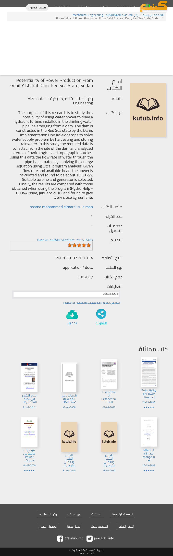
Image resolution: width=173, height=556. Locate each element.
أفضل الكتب (126, 526)
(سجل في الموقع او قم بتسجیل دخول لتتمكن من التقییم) (65, 239)
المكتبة (103, 6)
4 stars (83, 245)
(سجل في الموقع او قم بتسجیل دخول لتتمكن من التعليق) (91, 303)
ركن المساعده (48, 514)
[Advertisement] (86, 48)
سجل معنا (73, 526)
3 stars (79, 245)
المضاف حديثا (99, 526)
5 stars (88, 245)
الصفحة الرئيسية (126, 6)
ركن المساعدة (62, 6)
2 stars (74, 245)
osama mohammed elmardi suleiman (61, 207)
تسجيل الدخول (37, 7)
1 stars (69, 245)
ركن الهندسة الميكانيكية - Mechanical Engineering (105, 15)
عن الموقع (85, 6)
